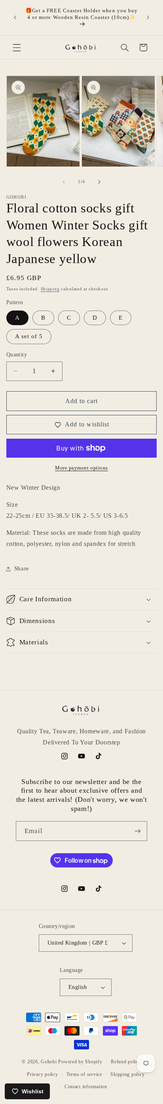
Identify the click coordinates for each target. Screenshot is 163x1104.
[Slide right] (99, 182)
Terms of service (84, 1074)
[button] (17, 47)
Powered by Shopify (80, 1061)
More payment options (81, 468)
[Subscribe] (138, 831)
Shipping (50, 289)
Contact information (85, 1086)
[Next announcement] (148, 17)
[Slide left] (63, 182)
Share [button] (21, 568)
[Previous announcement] (15, 17)
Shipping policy (127, 1074)
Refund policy (126, 1061)
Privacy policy (42, 1074)
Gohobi (49, 1061)
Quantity (16, 355)
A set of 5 (29, 336)
